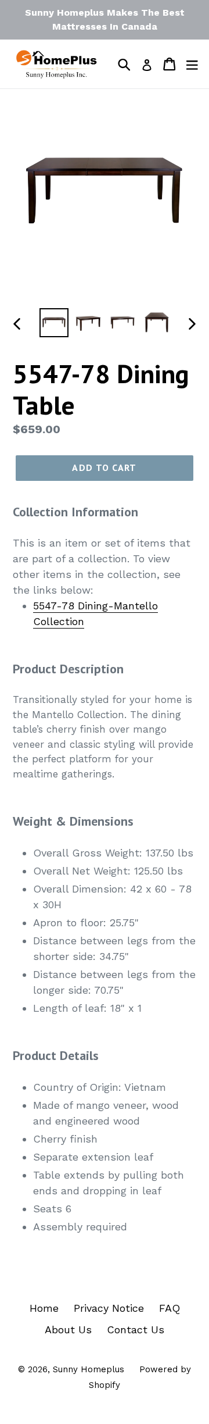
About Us (68, 1329)
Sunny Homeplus (88, 1369)
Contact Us (135, 1329)
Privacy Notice (109, 1308)
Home (44, 1308)
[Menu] (192, 64)
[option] (54, 322)
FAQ (169, 1308)
